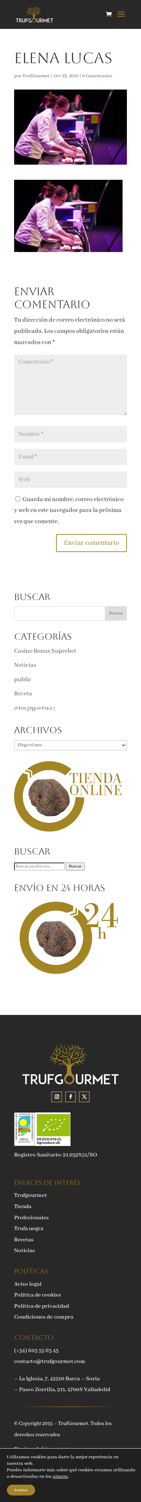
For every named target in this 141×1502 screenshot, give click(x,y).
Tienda (22, 1206)
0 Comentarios (97, 76)
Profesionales (31, 1217)
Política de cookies (37, 1295)
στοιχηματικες (35, 708)
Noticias (25, 665)
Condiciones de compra (43, 1317)
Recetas (24, 1239)
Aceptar (21, 1490)
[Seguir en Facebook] (70, 1096)
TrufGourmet (36, 76)
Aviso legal (28, 1284)
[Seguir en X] (84, 1096)
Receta (23, 694)
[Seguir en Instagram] (56, 1096)
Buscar (75, 866)
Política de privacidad (41, 1306)
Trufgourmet (30, 1195)
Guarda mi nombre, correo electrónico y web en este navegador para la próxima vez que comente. (69, 510)
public (22, 679)
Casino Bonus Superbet (45, 651)
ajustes (60, 1476)
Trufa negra (28, 1228)
